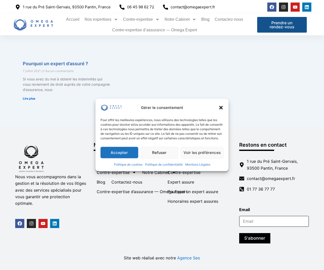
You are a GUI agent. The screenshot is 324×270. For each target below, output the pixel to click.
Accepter (119, 152)
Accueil (72, 19)
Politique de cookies (128, 164)
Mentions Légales (197, 164)
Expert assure (181, 182)
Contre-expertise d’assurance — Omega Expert (154, 30)
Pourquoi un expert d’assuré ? (55, 63)
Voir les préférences (202, 152)
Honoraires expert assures (193, 201)
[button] (221, 107)
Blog (205, 19)
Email (246, 209)
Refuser (159, 152)
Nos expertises (98, 19)
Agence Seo (188, 257)
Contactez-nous (229, 19)
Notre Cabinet (177, 19)
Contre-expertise (138, 19)
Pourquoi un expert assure (193, 191)
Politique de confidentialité (164, 164)
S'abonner (254, 238)
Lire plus (29, 98)
